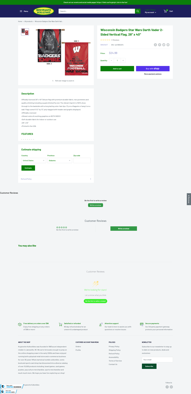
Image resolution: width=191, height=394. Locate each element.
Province (50, 155)
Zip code (76, 155)
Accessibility (114, 357)
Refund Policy (26, 179)
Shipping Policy (115, 350)
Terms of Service (115, 361)
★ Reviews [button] (189, 199)
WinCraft (104, 45)
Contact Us (113, 364)
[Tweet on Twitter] (163, 44)
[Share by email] (168, 44)
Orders (78, 346)
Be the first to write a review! (95, 301)
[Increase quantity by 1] (123, 60)
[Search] (137, 11)
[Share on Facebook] (155, 44)
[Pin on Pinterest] (159, 44)
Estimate (28, 168)
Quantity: (104, 60)
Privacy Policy (114, 346)
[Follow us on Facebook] (167, 386)
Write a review (95, 205)
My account (149, 12)
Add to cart (117, 69)
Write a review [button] (123, 228)
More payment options (152, 74)
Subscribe (149, 366)
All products (28, 21)
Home (20, 21)
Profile (78, 350)
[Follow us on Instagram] (171, 386)
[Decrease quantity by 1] (111, 60)
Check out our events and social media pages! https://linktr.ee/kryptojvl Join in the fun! (95, 2)
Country (24, 155)
